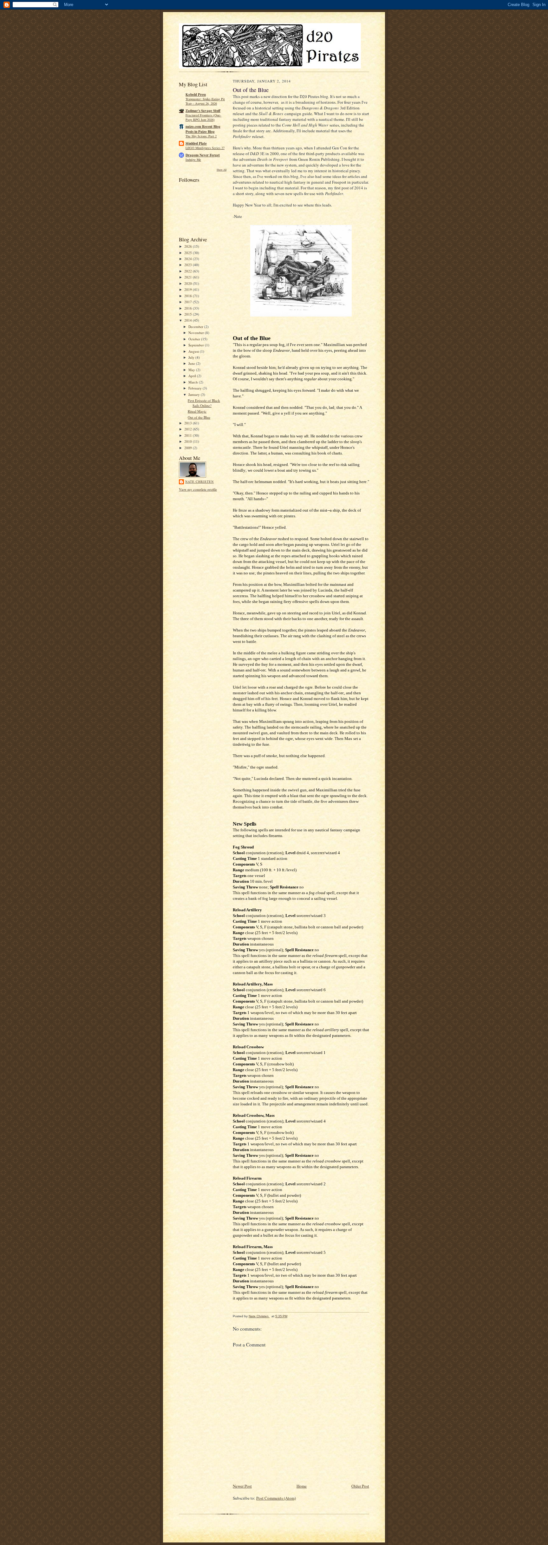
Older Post (360, 1486)
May (192, 369)
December (196, 326)
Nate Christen (199, 481)
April (192, 375)
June (192, 363)
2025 (188, 252)
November (196, 332)
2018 (188, 295)
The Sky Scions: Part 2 (201, 136)
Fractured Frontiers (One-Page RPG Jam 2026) (203, 117)
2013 (188, 423)
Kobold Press (196, 94)
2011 (188, 435)
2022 (188, 271)
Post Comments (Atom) (276, 1498)
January (194, 394)
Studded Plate (196, 143)
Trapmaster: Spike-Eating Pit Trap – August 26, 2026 (205, 101)
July (191, 357)
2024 (188, 258)
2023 (188, 264)
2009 (188, 447)
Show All (221, 169)
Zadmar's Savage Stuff (203, 110)
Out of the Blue (199, 417)
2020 (188, 283)
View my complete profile (198, 489)
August (194, 351)
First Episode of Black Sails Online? (204, 403)
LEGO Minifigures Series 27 (205, 148)
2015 (188, 314)
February (195, 388)
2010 (188, 441)
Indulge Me (193, 159)
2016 (188, 308)
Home (302, 1486)
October (194, 339)
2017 (188, 301)
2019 (188, 289)
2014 (188, 320)
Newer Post (242, 1486)
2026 (188, 246)
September (196, 345)
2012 (188, 429)
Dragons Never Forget (203, 155)
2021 (188, 277)
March (193, 382)
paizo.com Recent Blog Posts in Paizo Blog (203, 129)
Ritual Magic (197, 411)
